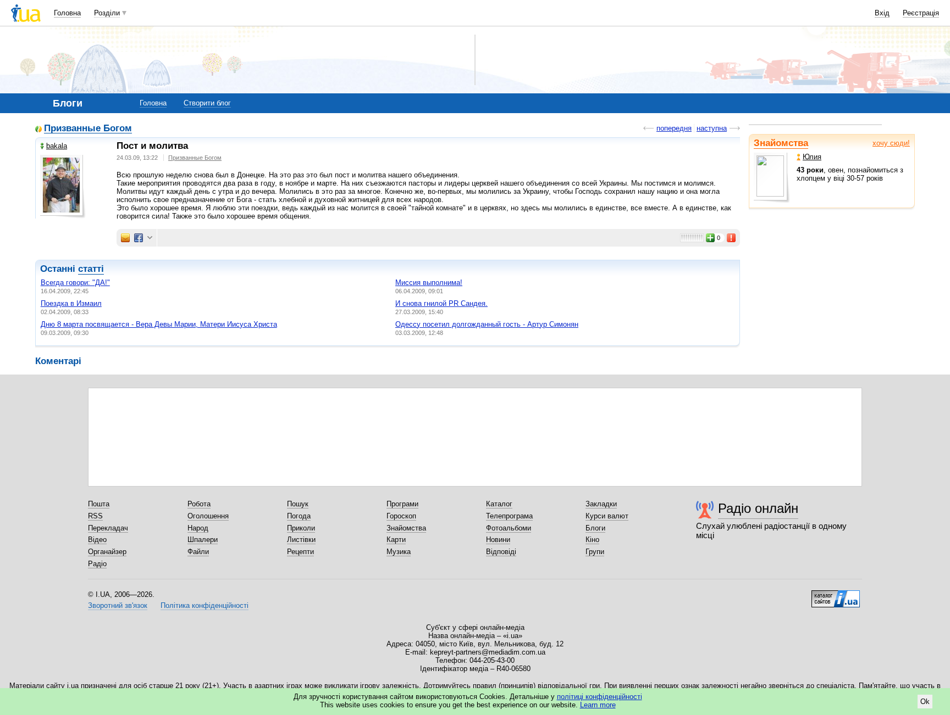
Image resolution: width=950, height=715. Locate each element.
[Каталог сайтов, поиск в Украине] (835, 594)
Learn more (598, 705)
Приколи (301, 528)
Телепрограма (509, 516)
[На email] (125, 237)
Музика (398, 552)
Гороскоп (401, 516)
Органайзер (107, 552)
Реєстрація (921, 13)
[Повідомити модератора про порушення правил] (732, 237)
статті (91, 269)
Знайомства (781, 143)
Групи (595, 552)
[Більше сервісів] (149, 238)
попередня (674, 128)
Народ (197, 528)
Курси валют (607, 516)
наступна (712, 128)
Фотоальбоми (508, 528)
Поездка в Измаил (71, 303)
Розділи (107, 13)
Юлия (812, 157)
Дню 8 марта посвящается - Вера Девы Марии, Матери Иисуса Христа (159, 324)
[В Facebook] (138, 237)
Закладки (601, 504)
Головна (67, 13)
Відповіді (501, 552)
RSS (95, 516)
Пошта (98, 504)
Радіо (97, 564)
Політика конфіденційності (204, 605)
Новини (498, 539)
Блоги (595, 528)
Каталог (499, 504)
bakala (56, 146)
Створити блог (207, 103)
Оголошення (208, 516)
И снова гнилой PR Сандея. (441, 303)
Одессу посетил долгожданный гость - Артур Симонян (486, 324)
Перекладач (108, 528)
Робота (199, 504)
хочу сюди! (891, 143)
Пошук (297, 504)
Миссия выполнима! (428, 282)
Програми (402, 504)
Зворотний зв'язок (117, 605)
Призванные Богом (88, 128)
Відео (97, 539)
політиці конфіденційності (599, 696)
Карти (396, 539)
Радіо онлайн (758, 508)
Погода (299, 516)
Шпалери (202, 539)
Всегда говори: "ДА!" (75, 282)
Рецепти (300, 552)
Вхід (882, 13)
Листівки (301, 539)
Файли (198, 552)
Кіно (592, 539)
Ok (925, 701)
